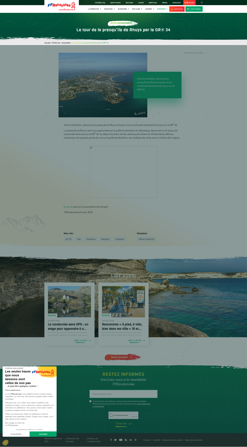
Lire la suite (80, 340)
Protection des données (72, 440)
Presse (164, 3)
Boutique (129, 3)
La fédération (93, 9)
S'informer (161, 9)
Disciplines (108, 9)
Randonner (122, 9)
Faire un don (189, 3)
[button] (5, 443)
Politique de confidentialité (93, 440)
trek (79, 239)
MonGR (141, 3)
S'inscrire (121, 423)
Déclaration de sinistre (172, 440)
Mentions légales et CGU (53, 440)
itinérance (90, 239)
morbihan (119, 239)
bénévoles (153, 3)
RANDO (52, 315)
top (143, 429)
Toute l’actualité (119, 357)
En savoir (68, 206)
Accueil (47, 43)
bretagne (105, 239)
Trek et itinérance (146, 239)
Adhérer (148, 9)
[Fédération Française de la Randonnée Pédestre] (61, 6)
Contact (147, 440)
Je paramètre (16, 434)
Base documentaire (194, 440)
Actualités (66, 43)
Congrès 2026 (100, 3)
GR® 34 (68, 239)
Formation (176, 3)
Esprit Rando (115, 3)
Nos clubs (136, 9)
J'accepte (43, 434)
